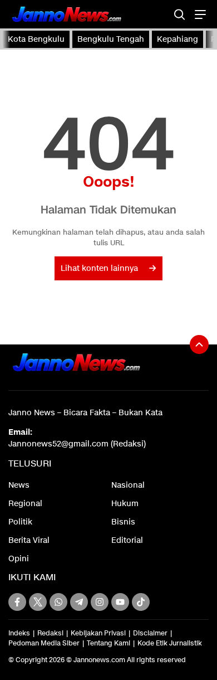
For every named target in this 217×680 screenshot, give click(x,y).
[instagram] (99, 602)
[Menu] (199, 14)
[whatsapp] (58, 602)
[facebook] (17, 602)
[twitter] (38, 602)
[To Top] (199, 344)
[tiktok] (141, 602)
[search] (179, 14)
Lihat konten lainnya (99, 268)
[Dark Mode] (160, 14)
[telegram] (79, 602)
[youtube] (120, 602)
